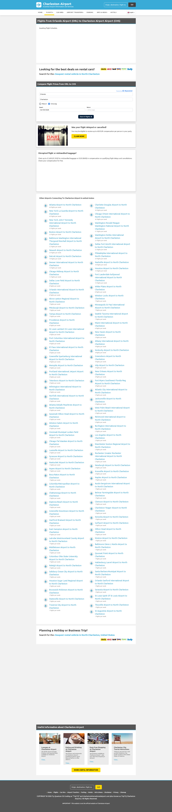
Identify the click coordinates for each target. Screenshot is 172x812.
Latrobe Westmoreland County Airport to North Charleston (66, 541)
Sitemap (123, 792)
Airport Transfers (75, 12)
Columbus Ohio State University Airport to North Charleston (63, 559)
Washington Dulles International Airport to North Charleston (109, 237)
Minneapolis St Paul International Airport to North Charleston (110, 307)
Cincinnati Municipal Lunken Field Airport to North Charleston (63, 434)
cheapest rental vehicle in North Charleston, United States (84, 635)
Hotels (113, 12)
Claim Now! (79, 136)
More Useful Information (86, 770)
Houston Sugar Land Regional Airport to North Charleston (66, 583)
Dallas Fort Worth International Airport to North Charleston (112, 246)
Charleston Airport (58, 4)
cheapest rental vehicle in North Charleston (77, 74)
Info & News (102, 12)
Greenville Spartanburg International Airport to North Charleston (65, 359)
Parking (90, 12)
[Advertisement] (86, 45)
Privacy (115, 792)
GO (132, 5)
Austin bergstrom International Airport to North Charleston (112, 486)
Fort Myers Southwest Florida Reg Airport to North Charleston (110, 383)
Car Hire (59, 12)
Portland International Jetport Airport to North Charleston (66, 374)
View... (43, 760)
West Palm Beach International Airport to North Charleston (112, 410)
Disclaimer (108, 792)
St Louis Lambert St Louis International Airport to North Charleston (66, 331)
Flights (49, 12)
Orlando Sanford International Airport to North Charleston (112, 583)
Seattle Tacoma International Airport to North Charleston (111, 316)
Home (40, 12)
